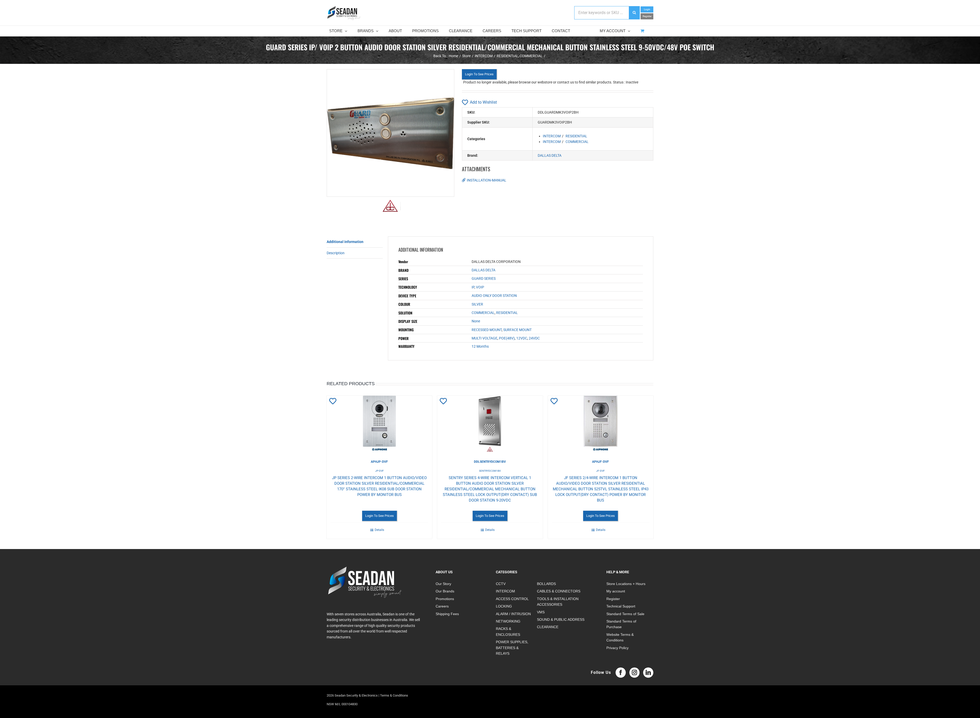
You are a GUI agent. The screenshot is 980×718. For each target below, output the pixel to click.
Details (379, 530)
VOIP (480, 287)
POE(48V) (507, 338)
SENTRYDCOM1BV (490, 470)
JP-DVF (379, 470)
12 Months (480, 346)
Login (647, 9)
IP (473, 287)
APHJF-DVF (600, 462)
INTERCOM (552, 136)
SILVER (477, 304)
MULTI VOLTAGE (484, 338)
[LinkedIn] (648, 672)
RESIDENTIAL (576, 136)
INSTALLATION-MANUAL (486, 180)
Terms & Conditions (394, 695)
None (476, 321)
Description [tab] (336, 253)
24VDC (534, 338)
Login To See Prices (479, 74)
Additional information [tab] (345, 242)
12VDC (521, 338)
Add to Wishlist (483, 102)
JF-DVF (600, 470)
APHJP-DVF (379, 462)
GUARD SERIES (484, 278)
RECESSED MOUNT (487, 330)
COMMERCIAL (577, 142)
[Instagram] (634, 672)
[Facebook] (621, 672)
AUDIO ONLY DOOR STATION (494, 296)
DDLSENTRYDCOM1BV (490, 462)
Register (647, 16)
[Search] (634, 12)
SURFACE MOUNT (517, 330)
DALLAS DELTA (549, 155)
